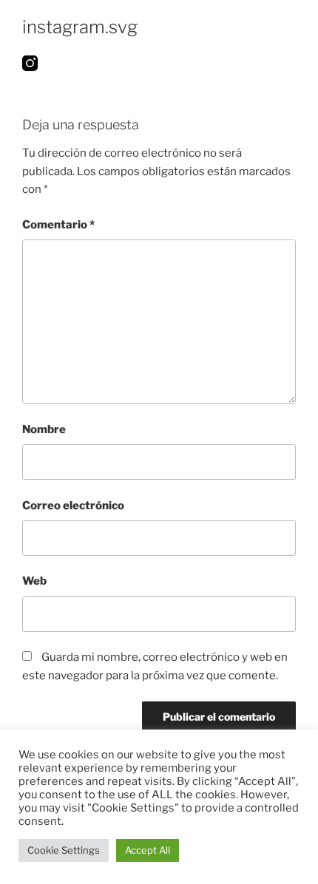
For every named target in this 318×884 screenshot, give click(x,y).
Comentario (58, 224)
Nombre (44, 429)
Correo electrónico (73, 505)
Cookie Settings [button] (63, 850)
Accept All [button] (147, 850)
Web (34, 581)
